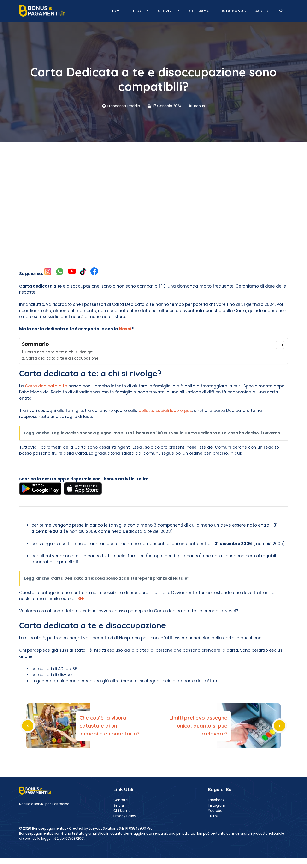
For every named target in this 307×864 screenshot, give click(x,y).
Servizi (165, 10)
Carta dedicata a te (46, 386)
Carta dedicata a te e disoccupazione (62, 358)
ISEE (80, 598)
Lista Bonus (233, 10)
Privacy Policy (124, 816)
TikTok (213, 816)
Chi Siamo (121, 810)
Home (116, 10)
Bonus (199, 105)
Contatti (120, 799)
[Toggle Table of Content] (277, 345)
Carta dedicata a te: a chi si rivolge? (59, 352)
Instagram (216, 805)
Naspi (125, 329)
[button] (281, 11)
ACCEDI (262, 10)
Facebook (216, 799)
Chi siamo (199, 10)
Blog (137, 10)
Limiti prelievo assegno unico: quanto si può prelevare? (198, 725)
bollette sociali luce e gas (164, 410)
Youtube (215, 810)
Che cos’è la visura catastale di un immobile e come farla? (109, 725)
